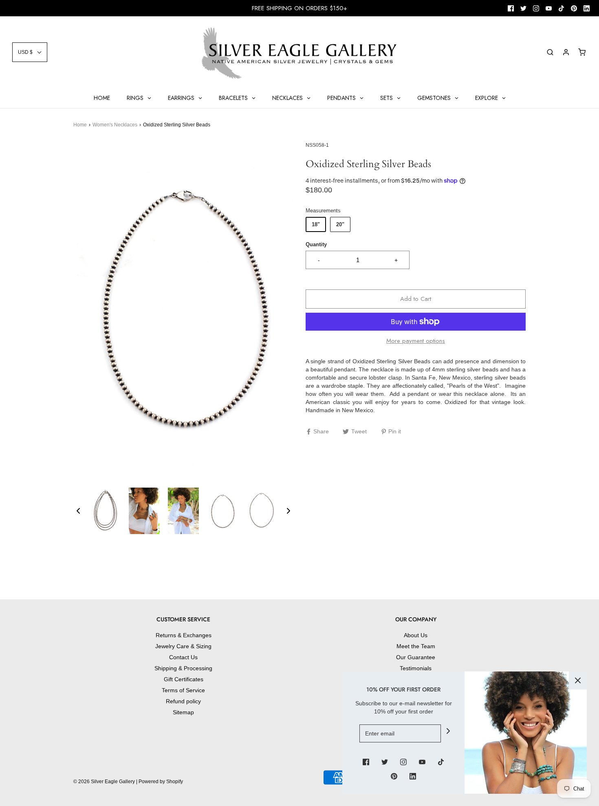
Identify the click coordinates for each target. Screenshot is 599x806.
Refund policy (183, 701)
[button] (29, 52)
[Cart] (582, 52)
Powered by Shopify (161, 781)
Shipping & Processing (183, 668)
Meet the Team (415, 646)
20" (340, 224)
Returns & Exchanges (183, 635)
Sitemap (183, 712)
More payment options (415, 341)
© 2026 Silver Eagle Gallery (104, 781)
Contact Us (183, 657)
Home (80, 125)
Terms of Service (183, 690)
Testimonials (416, 668)
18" (316, 224)
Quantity (316, 244)
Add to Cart (415, 298)
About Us (415, 635)
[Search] (550, 52)
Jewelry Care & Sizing (183, 646)
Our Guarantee (415, 657)
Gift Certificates (183, 679)
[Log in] (566, 52)
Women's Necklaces (114, 125)
